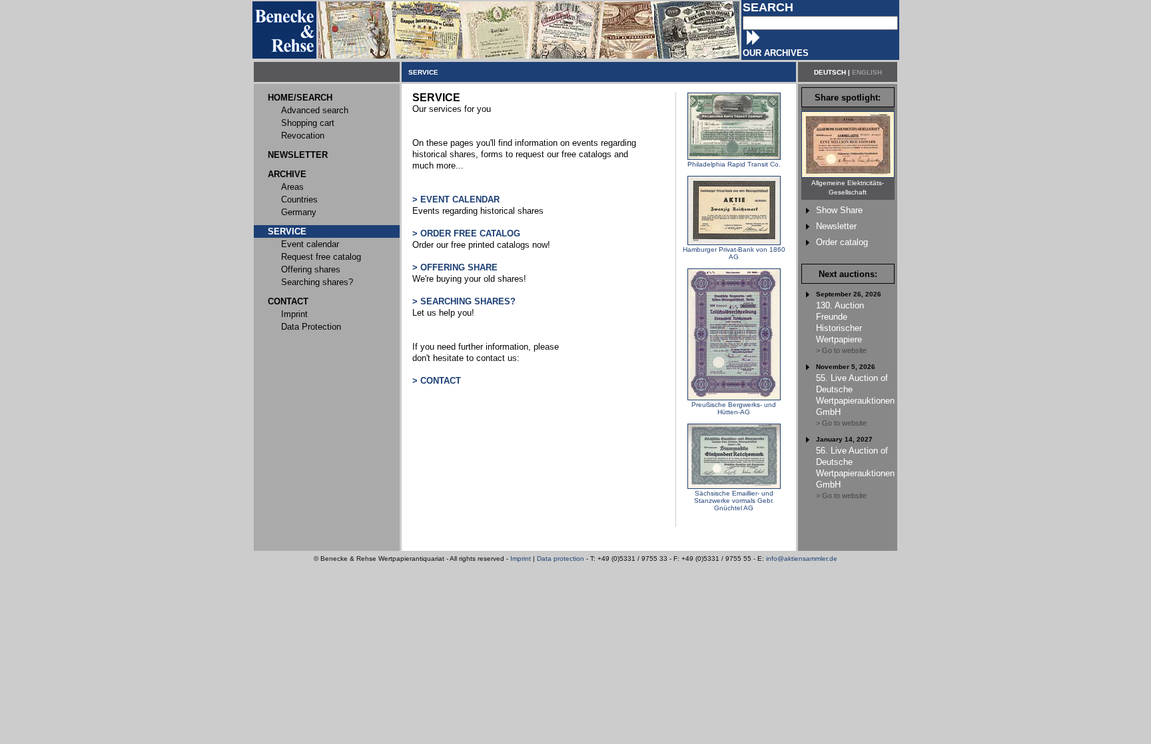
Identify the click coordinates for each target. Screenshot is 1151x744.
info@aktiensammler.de (801, 558)
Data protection (560, 558)
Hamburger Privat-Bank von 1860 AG (734, 253)
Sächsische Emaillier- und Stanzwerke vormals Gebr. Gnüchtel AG (734, 501)
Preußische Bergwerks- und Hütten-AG (733, 408)
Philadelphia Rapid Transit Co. (734, 164)
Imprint (520, 558)
